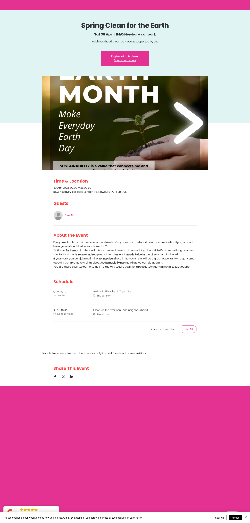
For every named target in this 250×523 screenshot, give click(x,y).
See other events (125, 60)
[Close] (246, 517)
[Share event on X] (63, 376)
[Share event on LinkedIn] (71, 376)
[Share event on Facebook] (55, 376)
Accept (235, 517)
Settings (219, 517)
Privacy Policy (134, 517)
